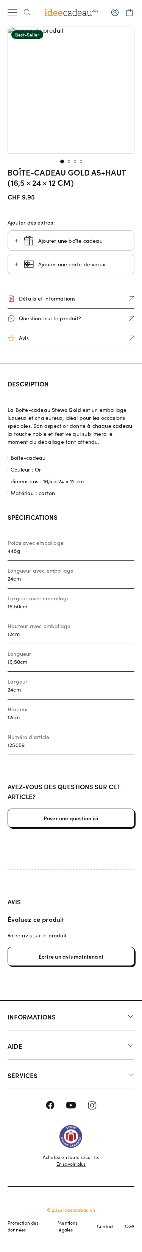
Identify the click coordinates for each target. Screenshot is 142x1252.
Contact (105, 1226)
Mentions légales (68, 1226)
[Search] (27, 12)
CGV (129, 1226)
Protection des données (23, 1226)
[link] (71, 90)
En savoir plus (71, 1164)
